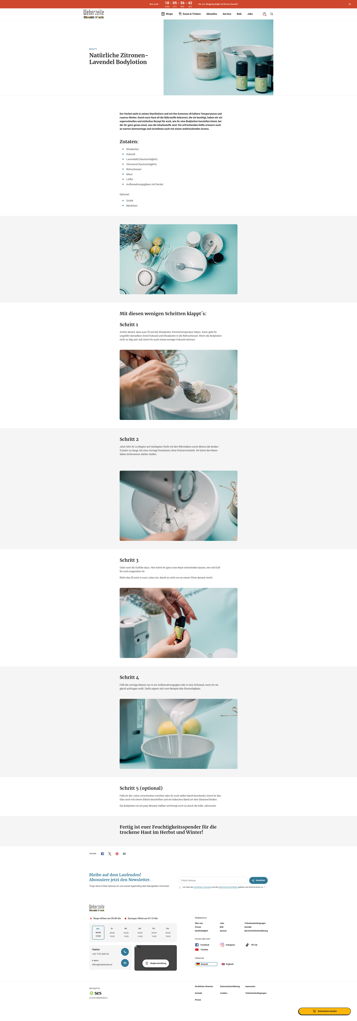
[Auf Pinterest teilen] (117, 854)
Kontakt (198, 993)
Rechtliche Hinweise (204, 986)
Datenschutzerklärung (230, 986)
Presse (198, 1000)
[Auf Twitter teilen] (110, 854)
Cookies (223, 993)
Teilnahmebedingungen (255, 993)
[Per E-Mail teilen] (124, 854)
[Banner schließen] (349, 4)
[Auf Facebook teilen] (102, 854)
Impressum (250, 986)
